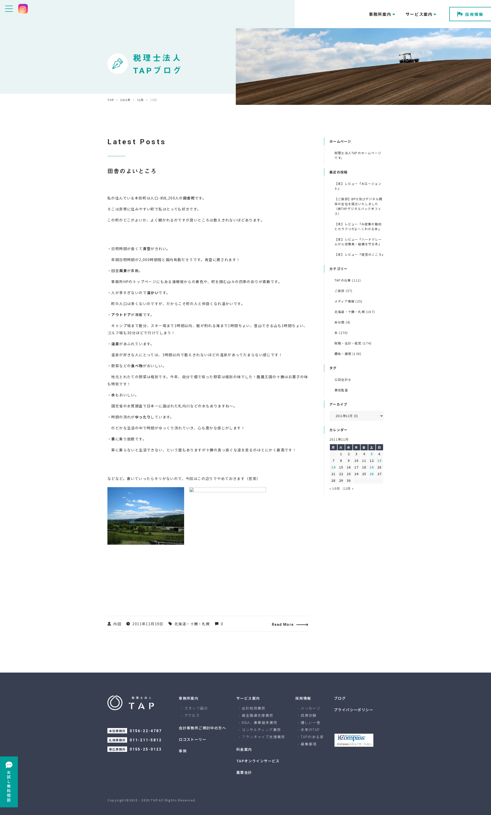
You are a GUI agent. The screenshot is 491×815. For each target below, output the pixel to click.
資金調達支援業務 (257, 715)
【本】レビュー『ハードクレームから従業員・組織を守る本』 (358, 241)
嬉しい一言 (310, 722)
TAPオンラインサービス (258, 760)
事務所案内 (188, 698)
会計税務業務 (253, 708)
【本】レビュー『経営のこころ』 (359, 254)
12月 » (348, 488)
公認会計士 (342, 379)
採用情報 (474, 14)
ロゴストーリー (192, 739)
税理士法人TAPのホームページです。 (357, 155)
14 (333, 467)
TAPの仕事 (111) (347, 280)
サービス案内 (248, 698)
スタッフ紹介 (196, 708)
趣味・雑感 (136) (347, 353)
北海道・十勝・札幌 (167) (354, 311)
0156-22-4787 (146, 731)
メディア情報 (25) (348, 301)
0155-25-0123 (146, 749)
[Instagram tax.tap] (23, 9)
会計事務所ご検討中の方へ (202, 727)
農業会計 (244, 772)
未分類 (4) (342, 322)
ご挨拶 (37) (343, 290)
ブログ (340, 698)
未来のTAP (310, 729)
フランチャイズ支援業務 (263, 736)
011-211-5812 (146, 740)
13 (379, 460)
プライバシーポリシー (353, 709)
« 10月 (334, 488)
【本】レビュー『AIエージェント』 (358, 186)
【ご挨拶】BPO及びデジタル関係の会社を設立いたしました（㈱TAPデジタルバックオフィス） (358, 206)
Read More (283, 624)
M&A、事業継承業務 (259, 722)
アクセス (192, 715)
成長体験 (309, 715)
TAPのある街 (312, 736)
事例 (183, 750)
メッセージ (310, 708)
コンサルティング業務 (261, 729)
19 (372, 467)
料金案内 (244, 749)
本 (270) (341, 332)
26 (372, 474)
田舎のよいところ (132, 171)
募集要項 (309, 743)
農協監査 (341, 390)
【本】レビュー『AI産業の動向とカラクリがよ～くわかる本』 (358, 226)
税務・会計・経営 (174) (353, 343)
